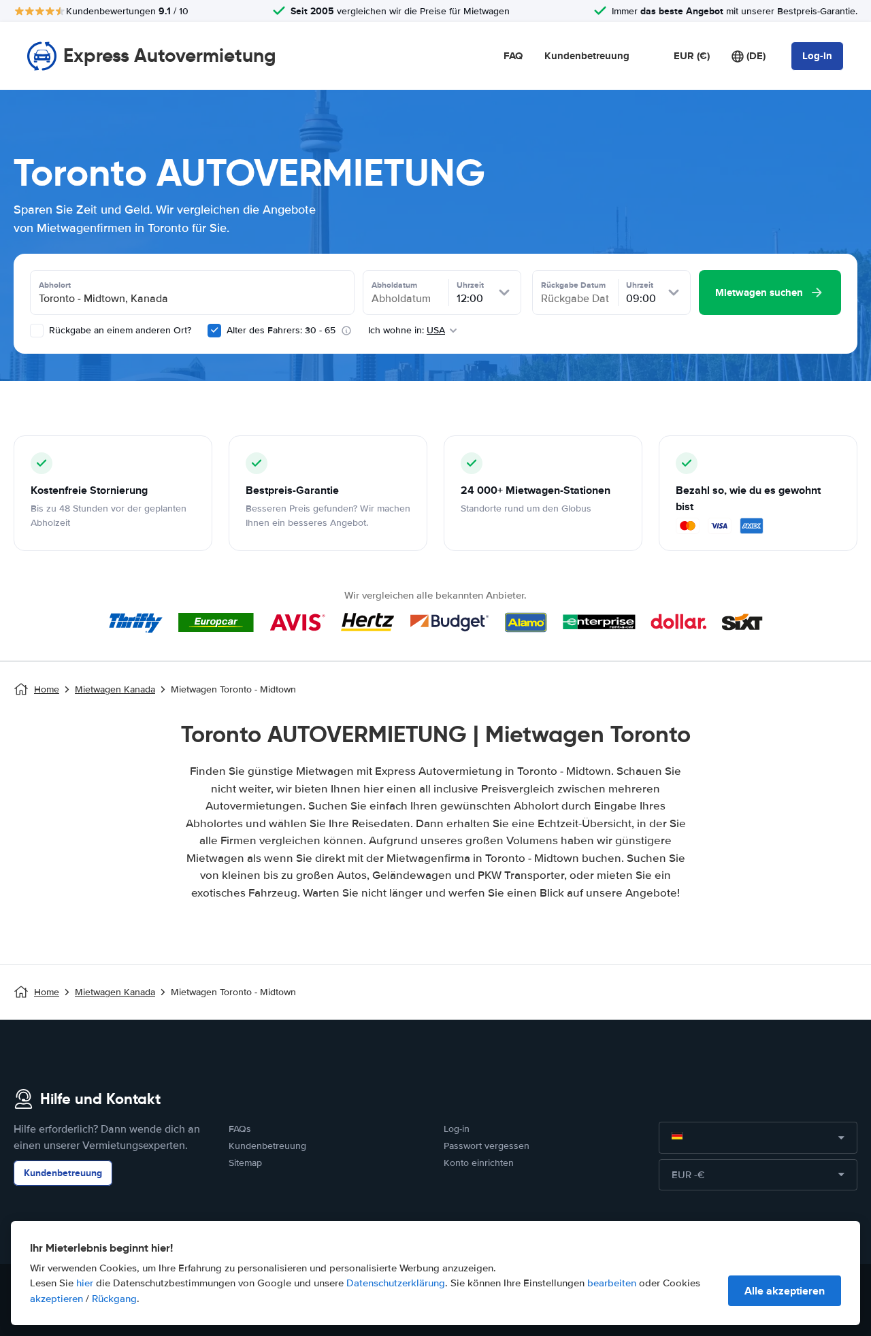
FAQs (240, 1129)
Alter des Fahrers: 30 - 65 (281, 330)
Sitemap (245, 1163)
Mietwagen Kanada (115, 689)
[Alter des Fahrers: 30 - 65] (214, 330)
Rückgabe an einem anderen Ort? (118, 330)
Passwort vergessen (486, 1146)
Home (46, 689)
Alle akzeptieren (784, 1291)
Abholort (55, 285)
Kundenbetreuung (586, 55)
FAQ (513, 55)
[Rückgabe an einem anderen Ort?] (37, 330)
